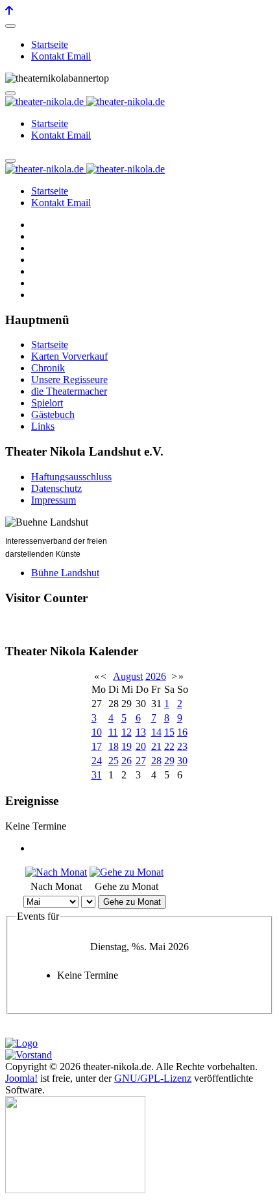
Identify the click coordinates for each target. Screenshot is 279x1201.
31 (96, 774)
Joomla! (21, 1078)
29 (169, 760)
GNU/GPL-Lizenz (152, 1078)
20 (141, 746)
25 (113, 760)
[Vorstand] (28, 1054)
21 (156, 746)
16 (182, 732)
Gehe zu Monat (132, 902)
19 (126, 746)
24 (96, 760)
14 (156, 732)
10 (96, 732)
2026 (155, 676)
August (128, 676)
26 (126, 760)
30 (182, 760)
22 (169, 746)
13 (141, 732)
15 (169, 732)
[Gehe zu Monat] (127, 872)
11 (113, 732)
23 (182, 746)
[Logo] (21, 1043)
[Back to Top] (9, 10)
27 (141, 760)
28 (156, 760)
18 (113, 746)
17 (96, 746)
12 (126, 732)
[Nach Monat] (56, 872)
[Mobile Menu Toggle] (10, 26)
